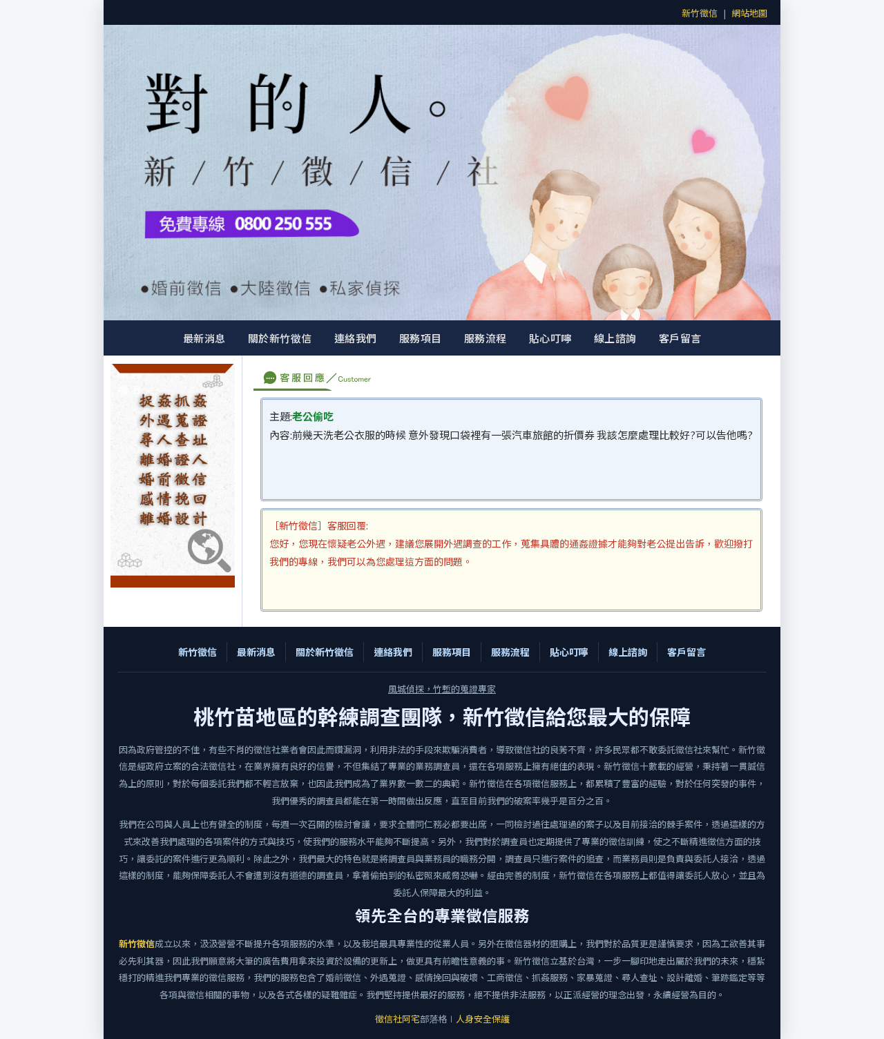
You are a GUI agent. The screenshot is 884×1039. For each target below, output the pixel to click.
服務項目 (420, 338)
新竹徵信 (700, 12)
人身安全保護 (483, 1018)
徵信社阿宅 (397, 1018)
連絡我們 (355, 338)
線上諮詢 (615, 338)
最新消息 (204, 338)
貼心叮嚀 (550, 338)
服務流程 (485, 338)
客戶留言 (680, 338)
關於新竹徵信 (280, 338)
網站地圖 (749, 12)
